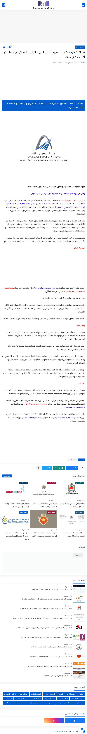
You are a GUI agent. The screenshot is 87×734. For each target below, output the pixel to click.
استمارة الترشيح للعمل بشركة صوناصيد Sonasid (57, 676)
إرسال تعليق (78, 555)
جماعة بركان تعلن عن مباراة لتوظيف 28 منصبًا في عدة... (72, 505)
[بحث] (3, 5)
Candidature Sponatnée (15, 703)
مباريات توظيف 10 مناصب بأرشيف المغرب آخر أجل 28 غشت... (73, 534)
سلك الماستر (36, 698)
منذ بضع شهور (66, 663)
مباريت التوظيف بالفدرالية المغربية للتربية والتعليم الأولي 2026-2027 (51, 647)
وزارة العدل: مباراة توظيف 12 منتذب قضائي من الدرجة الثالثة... (44, 505)
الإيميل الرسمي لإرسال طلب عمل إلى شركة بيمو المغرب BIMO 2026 (51, 656)
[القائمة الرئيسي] (83, 5)
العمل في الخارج (49, 694)
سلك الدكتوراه (50, 698)
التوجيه (61, 694)
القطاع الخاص (36, 694)
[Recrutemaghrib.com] (43, 5)
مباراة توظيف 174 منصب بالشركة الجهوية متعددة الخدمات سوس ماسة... (17, 536)
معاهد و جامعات (65, 703)
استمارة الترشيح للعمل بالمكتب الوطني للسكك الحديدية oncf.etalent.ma (50, 666)
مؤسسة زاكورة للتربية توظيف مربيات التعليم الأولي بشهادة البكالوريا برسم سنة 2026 (46, 637)
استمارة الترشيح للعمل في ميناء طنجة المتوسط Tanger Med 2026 (51, 589)
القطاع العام (79, 47)
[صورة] (79, 589)
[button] (72, 468)
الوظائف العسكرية (10, 694)
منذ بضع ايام (80, 500)
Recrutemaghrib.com (60, 731)
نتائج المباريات (34, 703)
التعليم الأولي (71, 694)
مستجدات (80, 703)
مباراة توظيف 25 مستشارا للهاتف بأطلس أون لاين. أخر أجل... (17, 505)
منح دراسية (49, 703)
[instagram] (54, 720)
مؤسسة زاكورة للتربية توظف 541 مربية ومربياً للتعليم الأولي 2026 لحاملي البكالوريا (47, 599)
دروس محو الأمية (77, 698)
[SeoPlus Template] (84, 731)
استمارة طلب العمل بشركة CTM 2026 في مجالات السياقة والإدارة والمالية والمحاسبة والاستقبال (42, 618)
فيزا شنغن (8, 698)
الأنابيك (81, 694)
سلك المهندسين (22, 698)
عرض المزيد (7, 476)
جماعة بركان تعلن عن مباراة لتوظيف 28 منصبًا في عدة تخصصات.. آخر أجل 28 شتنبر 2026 (45, 608)
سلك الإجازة (64, 698)
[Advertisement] (43, 27)
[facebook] (75, 720)
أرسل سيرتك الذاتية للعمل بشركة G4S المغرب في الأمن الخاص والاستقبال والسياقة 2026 (45, 628)
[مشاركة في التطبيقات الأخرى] (38, 468)
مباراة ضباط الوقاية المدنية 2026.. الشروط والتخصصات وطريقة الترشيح (44, 534)
